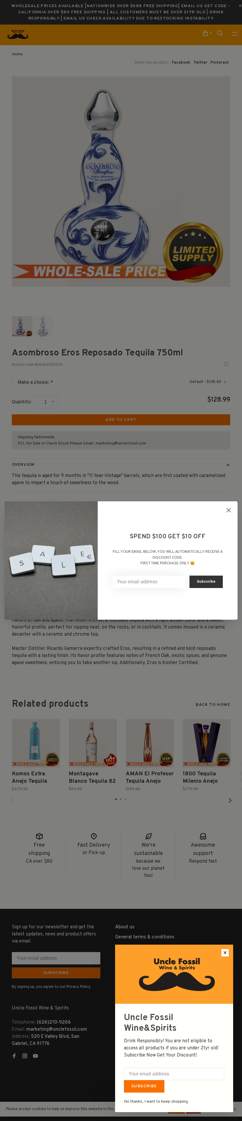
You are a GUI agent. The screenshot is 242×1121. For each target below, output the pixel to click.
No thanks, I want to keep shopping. (156, 1101)
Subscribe (144, 1086)
